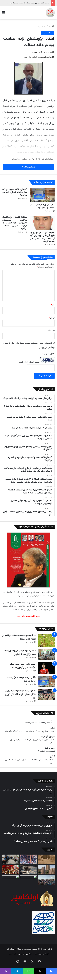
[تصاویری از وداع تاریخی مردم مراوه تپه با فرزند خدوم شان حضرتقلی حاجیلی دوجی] (28, 859)
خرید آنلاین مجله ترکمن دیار (28, 616)
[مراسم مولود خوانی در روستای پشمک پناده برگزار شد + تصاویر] (46, 654)
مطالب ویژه (41, 26)
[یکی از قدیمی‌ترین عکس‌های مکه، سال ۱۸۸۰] (46, 859)
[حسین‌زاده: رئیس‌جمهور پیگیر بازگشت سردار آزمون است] (46, 668)
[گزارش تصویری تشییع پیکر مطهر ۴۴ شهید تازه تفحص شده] (28, 880)
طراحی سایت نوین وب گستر (20, 953)
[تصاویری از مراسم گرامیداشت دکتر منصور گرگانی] (10, 869)
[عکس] (46, 869)
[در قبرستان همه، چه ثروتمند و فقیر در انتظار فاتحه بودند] (46, 640)
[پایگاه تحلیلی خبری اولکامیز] (50, 12)
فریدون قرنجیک (48, 736)
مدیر (53, 719)
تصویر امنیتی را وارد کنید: (29, 362)
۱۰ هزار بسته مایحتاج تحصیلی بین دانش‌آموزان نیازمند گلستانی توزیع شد (20, 694)
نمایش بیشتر (29, 167)
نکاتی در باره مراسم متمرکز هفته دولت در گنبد (42, 206)
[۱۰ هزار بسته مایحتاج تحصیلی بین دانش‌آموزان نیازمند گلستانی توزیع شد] (46, 694)
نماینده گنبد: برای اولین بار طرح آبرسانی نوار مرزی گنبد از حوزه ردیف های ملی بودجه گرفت (42, 237)
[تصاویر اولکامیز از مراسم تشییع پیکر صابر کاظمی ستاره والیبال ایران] (46, 880)
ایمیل (52, 317)
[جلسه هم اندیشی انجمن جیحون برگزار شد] (10, 859)
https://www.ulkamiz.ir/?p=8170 (26, 159)
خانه (50, 26)
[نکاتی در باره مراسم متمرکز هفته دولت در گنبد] (42, 195)
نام (53, 304)
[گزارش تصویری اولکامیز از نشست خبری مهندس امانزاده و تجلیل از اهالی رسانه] (10, 880)
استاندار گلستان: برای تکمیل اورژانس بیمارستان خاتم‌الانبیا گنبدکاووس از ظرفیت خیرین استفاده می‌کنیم (14, 222)
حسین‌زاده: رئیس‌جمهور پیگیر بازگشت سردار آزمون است (26, 3)
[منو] (3, 14)
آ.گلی (52, 728)
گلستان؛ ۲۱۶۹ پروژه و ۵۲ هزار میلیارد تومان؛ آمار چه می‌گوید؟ (14, 192)
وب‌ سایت (51, 330)
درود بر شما (50, 748)
